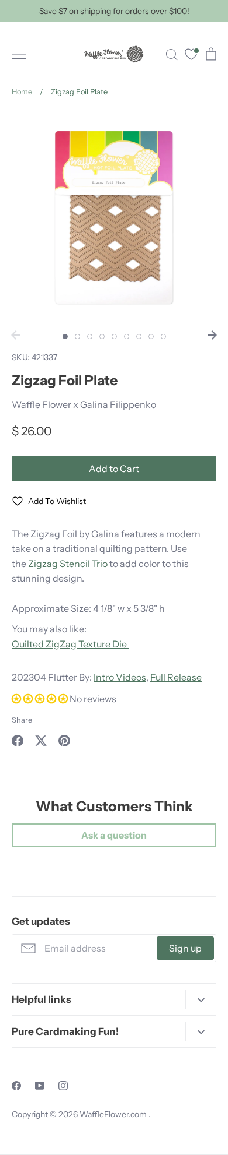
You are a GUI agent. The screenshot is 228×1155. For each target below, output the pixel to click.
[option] (114, 217)
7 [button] (138, 336)
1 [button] (65, 336)
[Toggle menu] (19, 54)
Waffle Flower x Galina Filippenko (84, 404)
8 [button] (151, 336)
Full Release (176, 677)
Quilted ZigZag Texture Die (70, 644)
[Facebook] (16, 1085)
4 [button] (102, 336)
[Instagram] (63, 1085)
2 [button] (77, 336)
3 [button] (89, 336)
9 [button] (163, 336)
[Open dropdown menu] (200, 999)
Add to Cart (114, 468)
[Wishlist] (191, 56)
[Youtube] (39, 1085)
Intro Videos (120, 677)
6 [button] (126, 336)
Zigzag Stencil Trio (68, 563)
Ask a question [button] (114, 835)
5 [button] (114, 336)
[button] (41, 699)
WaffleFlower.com (114, 1114)
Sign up (185, 948)
